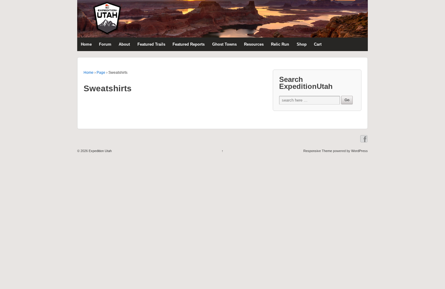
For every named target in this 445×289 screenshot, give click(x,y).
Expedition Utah (100, 151)
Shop (302, 44)
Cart (317, 44)
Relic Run (280, 44)
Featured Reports (189, 44)
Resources (254, 44)
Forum (105, 44)
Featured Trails (151, 44)
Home (86, 44)
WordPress (359, 151)
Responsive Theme (317, 151)
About (124, 44)
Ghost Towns (224, 44)
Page (101, 72)
